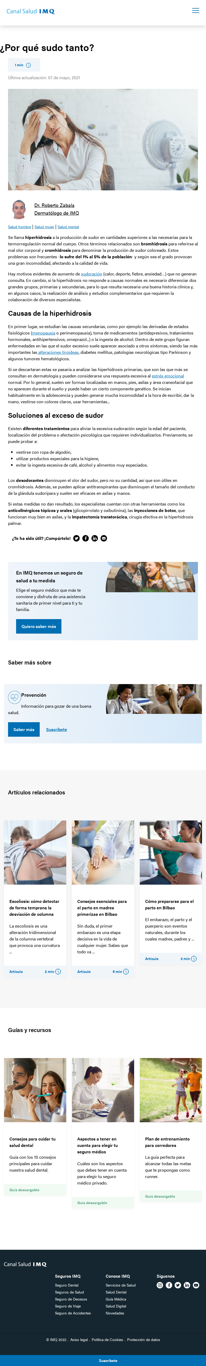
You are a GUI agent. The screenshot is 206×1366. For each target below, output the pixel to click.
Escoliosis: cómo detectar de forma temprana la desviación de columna (34, 907)
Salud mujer (44, 226)
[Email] (104, 538)
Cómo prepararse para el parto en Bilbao (169, 904)
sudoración (91, 274)
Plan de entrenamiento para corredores (167, 1142)
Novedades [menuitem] (115, 1313)
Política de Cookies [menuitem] (107, 1339)
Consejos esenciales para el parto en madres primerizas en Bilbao (102, 907)
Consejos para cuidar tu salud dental (32, 1142)
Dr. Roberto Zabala (54, 205)
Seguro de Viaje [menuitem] (68, 1306)
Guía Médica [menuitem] (116, 1299)
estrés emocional (168, 376)
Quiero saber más (38, 626)
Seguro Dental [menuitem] (66, 1285)
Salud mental (68, 226)
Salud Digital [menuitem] (116, 1306)
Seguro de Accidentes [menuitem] (73, 1313)
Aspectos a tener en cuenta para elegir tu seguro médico (97, 1145)
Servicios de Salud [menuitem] (121, 1285)
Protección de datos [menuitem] (143, 1339)
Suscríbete (56, 729)
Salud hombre (19, 226)
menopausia (43, 333)
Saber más (23, 729)
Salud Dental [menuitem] (116, 1292)
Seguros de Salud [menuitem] (69, 1292)
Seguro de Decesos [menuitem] (71, 1299)
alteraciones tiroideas (58, 352)
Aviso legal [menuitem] (79, 1339)
